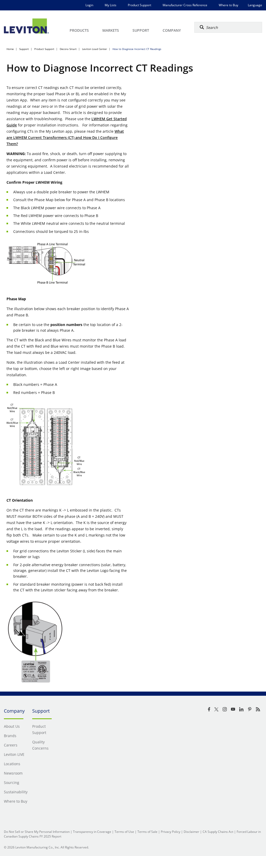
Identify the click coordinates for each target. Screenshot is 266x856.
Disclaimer (191, 831)
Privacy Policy (170, 831)
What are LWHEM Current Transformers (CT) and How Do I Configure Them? (65, 137)
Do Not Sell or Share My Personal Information (37, 831)
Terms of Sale (147, 831)
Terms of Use (124, 831)
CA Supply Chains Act (218, 831)
